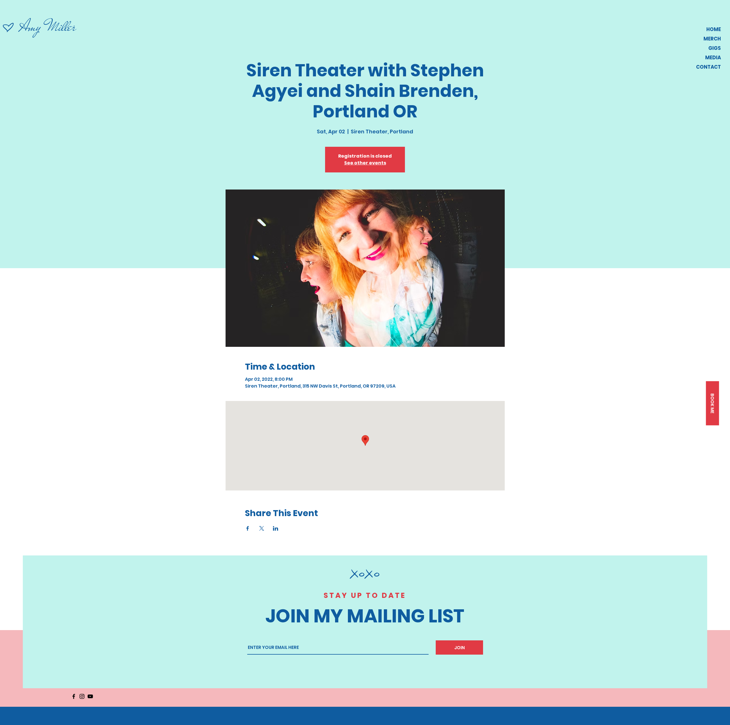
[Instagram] (82, 696)
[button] (712, 403)
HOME (713, 29)
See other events (365, 163)
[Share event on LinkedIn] (275, 528)
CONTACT (708, 67)
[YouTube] (90, 696)
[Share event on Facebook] (247, 528)
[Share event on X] (261, 528)
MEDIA (713, 57)
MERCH (712, 38)
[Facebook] (73, 696)
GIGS (714, 48)
